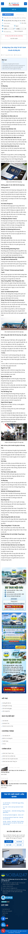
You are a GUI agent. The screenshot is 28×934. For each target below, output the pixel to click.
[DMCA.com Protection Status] (5, 902)
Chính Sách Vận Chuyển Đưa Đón (10, 758)
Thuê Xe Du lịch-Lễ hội (8, 726)
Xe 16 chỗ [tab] (9, 841)
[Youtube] (7, 925)
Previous (2, 858)
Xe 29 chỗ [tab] (19, 841)
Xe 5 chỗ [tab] (19, 845)
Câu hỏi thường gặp (7, 708)
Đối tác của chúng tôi (7, 738)
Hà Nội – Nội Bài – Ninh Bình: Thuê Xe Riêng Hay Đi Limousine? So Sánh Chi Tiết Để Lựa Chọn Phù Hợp (13, 823)
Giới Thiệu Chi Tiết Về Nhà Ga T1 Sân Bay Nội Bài (13, 771)
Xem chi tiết (4, 774)
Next (25, 858)
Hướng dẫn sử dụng (7, 705)
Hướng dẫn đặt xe (7, 703)
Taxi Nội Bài (5, 720)
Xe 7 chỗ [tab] (8, 845)
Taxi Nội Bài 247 (6, 735)
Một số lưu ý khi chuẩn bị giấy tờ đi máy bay (12, 68)
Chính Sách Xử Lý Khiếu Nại (9, 756)
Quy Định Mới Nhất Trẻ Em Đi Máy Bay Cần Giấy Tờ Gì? (14, 784)
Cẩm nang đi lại (6, 711)
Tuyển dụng (5, 741)
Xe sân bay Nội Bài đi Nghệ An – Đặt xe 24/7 (13, 815)
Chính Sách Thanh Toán (8, 753)
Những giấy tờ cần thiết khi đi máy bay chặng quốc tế (14, 65)
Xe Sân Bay (17, 932)
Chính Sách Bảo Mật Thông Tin (10, 761)
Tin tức (4, 743)
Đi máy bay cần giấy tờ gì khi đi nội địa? (11, 63)
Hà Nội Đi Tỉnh (6, 723)
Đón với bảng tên (19, 31)
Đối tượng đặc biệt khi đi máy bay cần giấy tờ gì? (13, 67)
